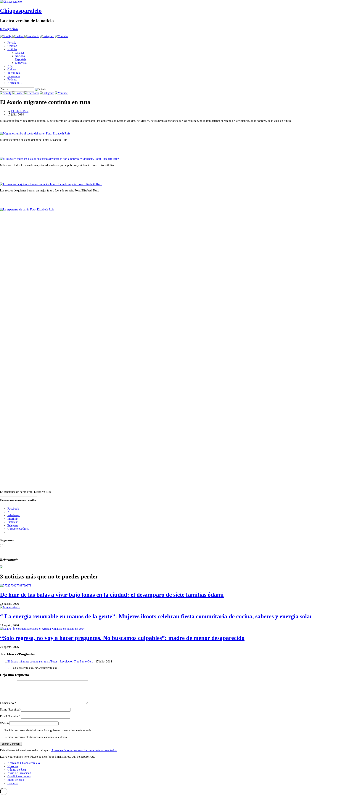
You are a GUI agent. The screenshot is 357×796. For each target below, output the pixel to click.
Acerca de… (14, 82)
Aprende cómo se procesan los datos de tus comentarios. (84, 750)
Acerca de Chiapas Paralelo (23, 763)
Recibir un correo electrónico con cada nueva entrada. (35, 737)
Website (4, 723)
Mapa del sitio (15, 779)
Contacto (12, 783)
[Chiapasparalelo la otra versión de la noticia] (178, 1)
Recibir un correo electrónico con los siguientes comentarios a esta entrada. (48, 730)
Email (10, 716)
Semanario (13, 76)
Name (10, 709)
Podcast (12, 79)
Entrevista (21, 62)
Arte (10, 66)
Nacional (20, 56)
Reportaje (20, 59)
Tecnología (13, 72)
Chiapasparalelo (21, 10)
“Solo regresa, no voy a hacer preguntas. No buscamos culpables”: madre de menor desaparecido (122, 638)
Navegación (9, 29)
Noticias (12, 49)
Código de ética (16, 769)
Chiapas (19, 52)
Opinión (12, 45)
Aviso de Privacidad (19, 773)
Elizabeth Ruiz (19, 111)
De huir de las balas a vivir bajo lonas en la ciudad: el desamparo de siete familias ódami (112, 594)
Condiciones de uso (18, 776)
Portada (11, 42)
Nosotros (12, 766)
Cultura (11, 69)
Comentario (8, 703)
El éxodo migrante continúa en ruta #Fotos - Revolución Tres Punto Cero (50, 661)
